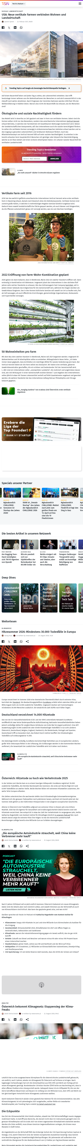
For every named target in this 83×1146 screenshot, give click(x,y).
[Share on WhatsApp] (21, 27)
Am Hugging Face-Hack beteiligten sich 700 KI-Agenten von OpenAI (10, 558)
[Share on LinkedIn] (15, 27)
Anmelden (54, 159)
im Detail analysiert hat (46, 1104)
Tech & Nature (17, 4)
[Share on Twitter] (9, 27)
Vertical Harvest (73, 121)
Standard (16, 702)
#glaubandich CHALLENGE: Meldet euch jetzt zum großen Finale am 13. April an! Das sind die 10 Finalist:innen (50, 510)
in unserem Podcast (62, 815)
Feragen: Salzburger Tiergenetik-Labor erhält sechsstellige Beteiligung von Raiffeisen (67, 559)
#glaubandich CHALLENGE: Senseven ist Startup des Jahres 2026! (11, 507)
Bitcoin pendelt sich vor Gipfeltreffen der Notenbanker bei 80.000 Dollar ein (28, 559)
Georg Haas (8, 636)
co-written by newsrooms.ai (25, 636)
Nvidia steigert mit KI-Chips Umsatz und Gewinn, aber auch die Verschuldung (48, 559)
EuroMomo (47, 702)
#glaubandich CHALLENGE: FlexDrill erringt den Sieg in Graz (69, 506)
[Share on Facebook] (3, 27)
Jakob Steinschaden (11, 840)
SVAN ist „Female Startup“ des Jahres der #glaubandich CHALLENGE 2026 (31, 506)
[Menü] (80, 3)
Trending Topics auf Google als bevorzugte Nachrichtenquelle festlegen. (37, 88)
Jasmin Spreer (9, 22)
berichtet (69, 285)
